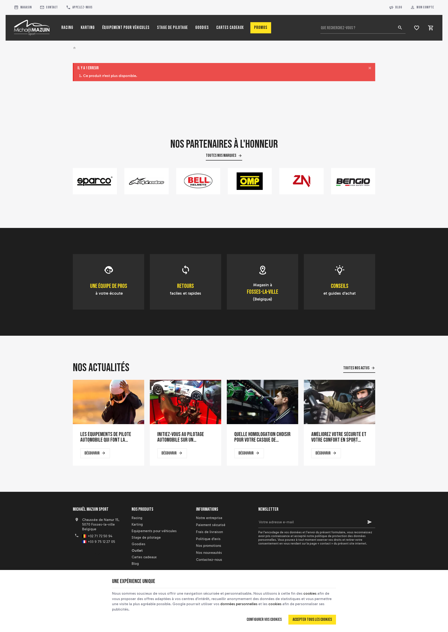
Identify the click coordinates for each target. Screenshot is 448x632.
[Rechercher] (400, 27)
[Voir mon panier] (431, 27)
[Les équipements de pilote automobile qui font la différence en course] (108, 402)
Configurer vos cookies (264, 619)
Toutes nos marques (221, 155)
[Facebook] (77, 555)
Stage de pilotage (146, 537)
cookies (309, 593)
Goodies (138, 544)
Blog (398, 7)
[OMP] (249, 181)
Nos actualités (101, 367)
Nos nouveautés (209, 553)
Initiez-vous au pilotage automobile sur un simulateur (180, 437)
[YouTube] (87, 555)
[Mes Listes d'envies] (417, 27)
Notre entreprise (209, 518)
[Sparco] (94, 181)
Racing (137, 518)
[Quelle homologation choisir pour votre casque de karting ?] (262, 402)
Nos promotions (208, 546)
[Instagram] (97, 555)
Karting (137, 524)
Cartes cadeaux (144, 557)
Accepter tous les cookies (312, 619)
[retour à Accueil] (75, 48)
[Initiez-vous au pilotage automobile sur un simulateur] (185, 402)
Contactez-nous (209, 560)
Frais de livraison (209, 532)
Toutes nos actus (356, 368)
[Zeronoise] (301, 181)
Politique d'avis (208, 539)
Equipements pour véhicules (154, 531)
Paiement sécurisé (210, 525)
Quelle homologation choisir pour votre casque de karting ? (262, 437)
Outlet (137, 550)
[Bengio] (353, 181)
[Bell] (198, 181)
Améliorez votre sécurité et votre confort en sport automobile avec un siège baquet (338, 437)
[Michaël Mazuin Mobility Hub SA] (31, 27)
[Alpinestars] (146, 181)
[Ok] (369, 522)
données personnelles (238, 604)
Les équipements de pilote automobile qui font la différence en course (105, 437)
